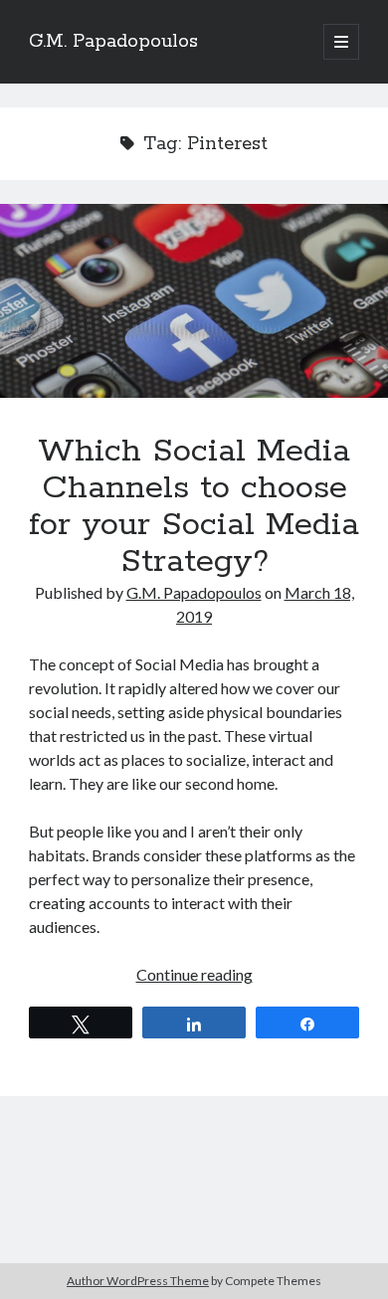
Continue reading (194, 974)
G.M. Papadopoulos (113, 42)
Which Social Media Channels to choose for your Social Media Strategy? (194, 301)
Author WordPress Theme (138, 1280)
